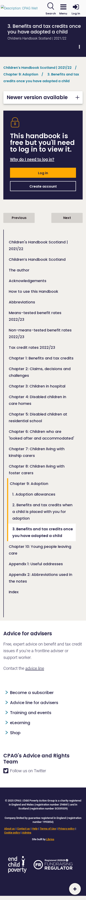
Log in (43, 173)
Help (35, 828)
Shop (15, 733)
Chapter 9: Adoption (29, 483)
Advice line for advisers (34, 703)
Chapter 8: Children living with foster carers (36, 470)
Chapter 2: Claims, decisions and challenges (40, 372)
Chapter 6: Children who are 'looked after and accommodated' (41, 435)
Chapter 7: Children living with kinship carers (36, 452)
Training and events (30, 713)
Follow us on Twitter (28, 770)
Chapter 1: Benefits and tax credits (41, 358)
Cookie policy (12, 832)
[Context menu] (79, 46)
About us (9, 828)
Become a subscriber (32, 692)
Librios (50, 839)
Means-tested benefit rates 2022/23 (35, 316)
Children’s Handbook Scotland (37, 259)
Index (14, 591)
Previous (19, 217)
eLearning (20, 723)
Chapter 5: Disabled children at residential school (38, 417)
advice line (34, 668)
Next (67, 217)
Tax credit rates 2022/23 (32, 347)
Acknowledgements (27, 280)
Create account (43, 186)
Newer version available (37, 97)
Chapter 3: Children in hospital (37, 386)
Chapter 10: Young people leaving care (40, 550)
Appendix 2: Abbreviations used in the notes (40, 578)
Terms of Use (48, 828)
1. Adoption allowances (33, 494)
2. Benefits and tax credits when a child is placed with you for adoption (42, 511)
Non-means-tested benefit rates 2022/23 (40, 333)
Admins (26, 832)
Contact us (23, 828)
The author (19, 270)
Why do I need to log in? (32, 159)
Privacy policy (66, 828)
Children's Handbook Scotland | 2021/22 (38, 245)
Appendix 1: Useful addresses (36, 563)
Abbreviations (22, 302)
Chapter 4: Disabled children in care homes (37, 400)
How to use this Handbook (33, 291)
